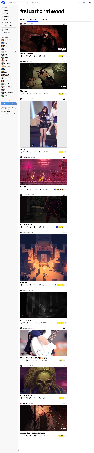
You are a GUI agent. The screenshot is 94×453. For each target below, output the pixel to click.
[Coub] (3, 2)
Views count (44, 19)
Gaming (61, 56)
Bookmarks (6, 32)
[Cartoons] (9, 60)
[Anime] (9, 51)
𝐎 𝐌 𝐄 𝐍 (23, 187)
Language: (5, 111)
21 (65, 360)
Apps (9, 107)
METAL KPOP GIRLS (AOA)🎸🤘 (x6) (33, 358)
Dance (61, 151)
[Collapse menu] (18, 450)
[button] (89, 19)
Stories (5, 19)
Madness (23, 91)
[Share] (64, 24)
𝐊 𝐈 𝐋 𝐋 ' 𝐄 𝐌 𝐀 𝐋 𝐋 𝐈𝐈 (27, 395)
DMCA (14, 109)
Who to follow (7, 22)
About (2, 107)
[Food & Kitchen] (9, 78)
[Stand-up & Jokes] (9, 45)
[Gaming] (9, 57)
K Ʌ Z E (24, 23)
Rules (11, 109)
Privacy (7, 109)
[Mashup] (9, 48)
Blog (6, 107)
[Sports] (9, 72)
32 (65, 151)
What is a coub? (8, 25)
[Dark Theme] (79, 2)
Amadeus (25, 157)
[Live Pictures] (9, 66)
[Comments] (30, 56)
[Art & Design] (9, 63)
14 (65, 435)
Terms (2, 109)
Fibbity (24, 61)
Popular (6, 10)
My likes (6, 29)
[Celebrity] (9, 81)
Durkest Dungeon (26, 53)
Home (5, 7)
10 (65, 227)
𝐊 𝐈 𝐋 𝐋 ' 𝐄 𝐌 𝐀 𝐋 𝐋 (26, 224)
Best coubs (6, 16)
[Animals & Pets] (9, 40)
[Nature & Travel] (9, 83)
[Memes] (9, 95)
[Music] (9, 69)
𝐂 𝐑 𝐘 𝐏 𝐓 (23, 283)
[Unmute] (33, 145)
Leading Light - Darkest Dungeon (32, 433)
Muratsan (25, 99)
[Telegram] (13, 103)
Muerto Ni (25, 403)
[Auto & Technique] (9, 92)
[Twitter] (5, 103)
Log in (89, 2)
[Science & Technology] (9, 75)
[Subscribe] (15, 51)
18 (65, 56)
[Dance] (9, 89)
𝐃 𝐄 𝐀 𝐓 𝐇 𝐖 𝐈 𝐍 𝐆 (26, 320)
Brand (12, 107)
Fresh (54, 19)
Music (61, 360)
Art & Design (60, 189)
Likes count (33, 19)
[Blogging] (9, 42)
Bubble (22, 149)
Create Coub (35, 2)
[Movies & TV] (9, 54)
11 (65, 93)
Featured (6, 13)
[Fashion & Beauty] (9, 86)
